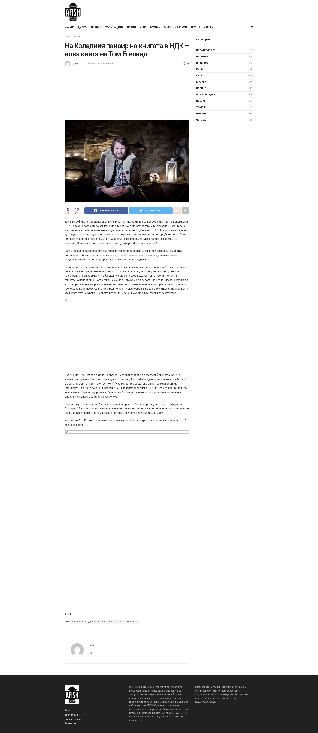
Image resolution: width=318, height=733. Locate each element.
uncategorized (206, 50)
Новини (96, 27)
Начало (69, 27)
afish (77, 63)
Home (67, 37)
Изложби (181, 27)
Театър (195, 27)
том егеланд (132, 622)
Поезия (131, 27)
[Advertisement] (127, 91)
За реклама (71, 714)
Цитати (83, 27)
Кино (143, 27)
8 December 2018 (93, 63)
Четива (208, 27)
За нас (68, 710)
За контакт (71, 723)
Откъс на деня (114, 27)
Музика (155, 27)
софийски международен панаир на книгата (96, 622)
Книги (167, 27)
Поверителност (74, 719)
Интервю (202, 63)
